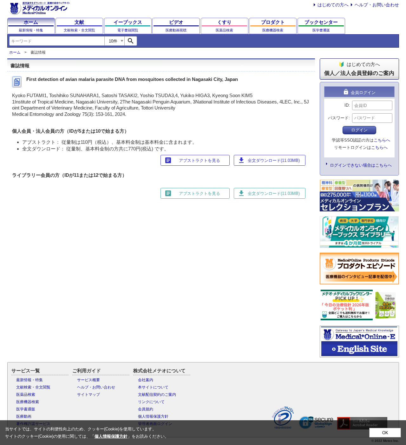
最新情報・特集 (29, 380)
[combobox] (56, 41)
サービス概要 (88, 380)
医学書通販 (25, 409)
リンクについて (151, 402)
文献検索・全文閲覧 (33, 387)
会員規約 (145, 409)
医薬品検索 (25, 394)
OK (385, 432)
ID (346, 105)
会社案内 (145, 380)
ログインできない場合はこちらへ (361, 165)
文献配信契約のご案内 (157, 394)
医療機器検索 (27, 402)
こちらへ (382, 140)
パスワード (338, 118)
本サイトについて (153, 387)
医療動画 (23, 416)
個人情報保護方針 (153, 416)
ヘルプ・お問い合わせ (377, 4)
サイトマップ (88, 394)
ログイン (359, 130)
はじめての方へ (333, 4)
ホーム (15, 52)
